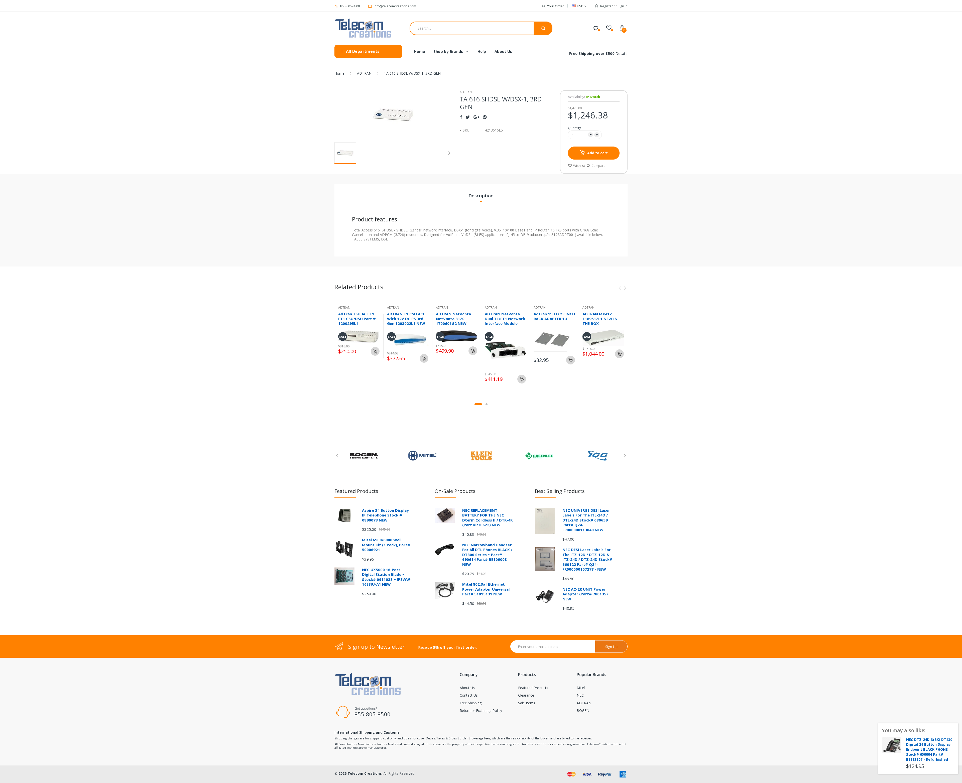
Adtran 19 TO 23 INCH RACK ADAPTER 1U (554, 316)
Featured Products (533, 687)
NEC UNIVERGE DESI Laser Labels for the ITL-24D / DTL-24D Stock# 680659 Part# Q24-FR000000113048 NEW (586, 520)
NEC (580, 695)
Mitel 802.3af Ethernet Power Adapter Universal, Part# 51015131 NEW (486, 589)
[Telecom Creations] (363, 28)
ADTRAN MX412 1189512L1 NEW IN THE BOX (600, 318)
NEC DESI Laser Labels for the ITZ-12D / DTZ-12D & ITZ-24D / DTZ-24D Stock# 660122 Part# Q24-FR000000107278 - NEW (587, 559)
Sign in (623, 6)
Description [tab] (481, 196)
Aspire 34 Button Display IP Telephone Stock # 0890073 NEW (385, 515)
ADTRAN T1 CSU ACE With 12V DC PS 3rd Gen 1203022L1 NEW (406, 318)
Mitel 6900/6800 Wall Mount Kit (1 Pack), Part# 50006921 (386, 544)
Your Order (555, 6)
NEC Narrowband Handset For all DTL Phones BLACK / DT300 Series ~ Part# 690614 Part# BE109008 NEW (487, 554)
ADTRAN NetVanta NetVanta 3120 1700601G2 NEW (453, 318)
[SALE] (505, 349)
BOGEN (583, 710)
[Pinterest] (485, 116)
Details (622, 53)
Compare (598, 165)
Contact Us (469, 695)
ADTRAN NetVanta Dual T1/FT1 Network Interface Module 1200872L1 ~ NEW (505, 320)
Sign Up (611, 646)
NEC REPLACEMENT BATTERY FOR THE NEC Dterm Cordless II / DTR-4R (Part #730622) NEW (487, 518)
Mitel (581, 687)
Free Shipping (471, 703)
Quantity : (575, 127)
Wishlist (579, 165)
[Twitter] (468, 116)
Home (339, 73)
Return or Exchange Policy (481, 710)
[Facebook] (461, 116)
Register (606, 6)
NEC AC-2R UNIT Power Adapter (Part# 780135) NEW (585, 594)
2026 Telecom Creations (360, 773)
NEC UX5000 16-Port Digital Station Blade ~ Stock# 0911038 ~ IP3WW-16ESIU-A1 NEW (387, 577)
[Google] (476, 116)
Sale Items (526, 703)
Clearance (526, 695)
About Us (467, 687)
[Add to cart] (375, 351)
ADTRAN (364, 73)
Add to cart (597, 153)
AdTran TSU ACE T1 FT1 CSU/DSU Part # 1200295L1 (357, 318)
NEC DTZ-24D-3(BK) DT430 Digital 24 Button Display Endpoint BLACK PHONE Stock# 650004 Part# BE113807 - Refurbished (929, 749)
